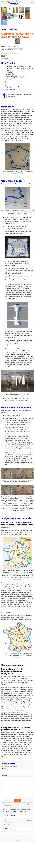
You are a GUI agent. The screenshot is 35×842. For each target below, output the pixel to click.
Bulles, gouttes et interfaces (15, 49)
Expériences (13, 29)
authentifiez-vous (12, 766)
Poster (17, 800)
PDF (7, 219)
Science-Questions (17, 836)
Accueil (4, 29)
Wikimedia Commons (18, 579)
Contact (17, 840)
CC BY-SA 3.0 (28, 577)
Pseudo (4, 769)
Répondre (29, 804)
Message (4, 775)
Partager (5, 58)
